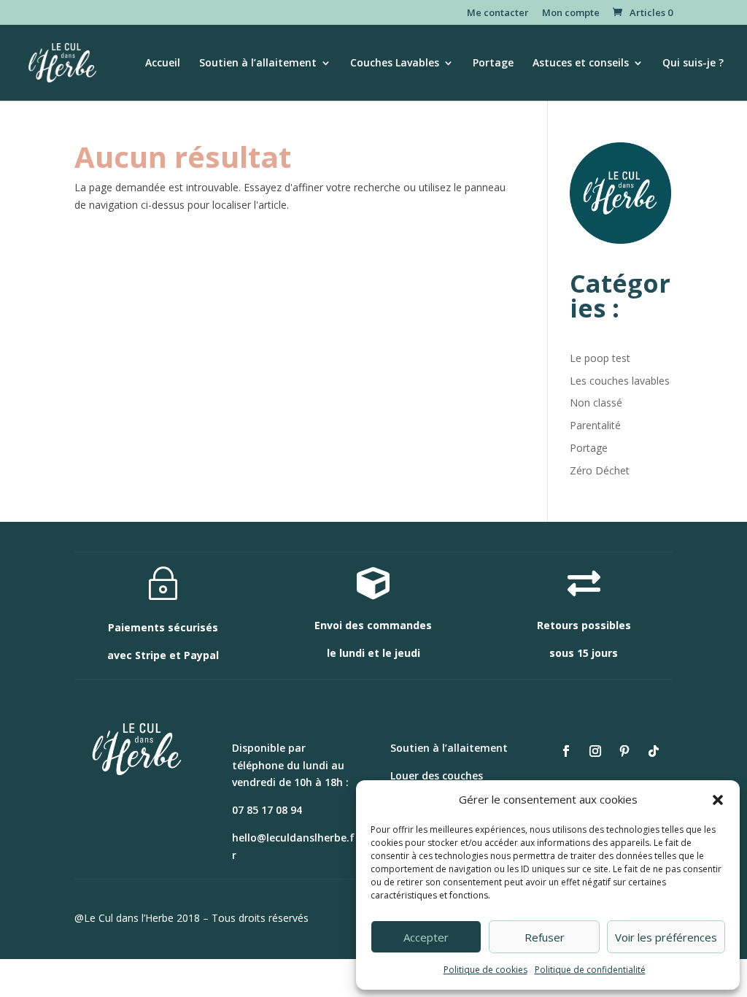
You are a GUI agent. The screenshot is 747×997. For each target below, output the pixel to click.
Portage (493, 63)
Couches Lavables (394, 63)
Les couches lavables (620, 381)
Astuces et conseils (581, 63)
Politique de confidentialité (590, 969)
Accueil (162, 63)
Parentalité (595, 425)
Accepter (426, 937)
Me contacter (498, 13)
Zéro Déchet (600, 470)
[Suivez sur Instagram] (595, 751)
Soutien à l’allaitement (258, 63)
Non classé (596, 402)
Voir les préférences (666, 937)
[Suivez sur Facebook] (566, 751)
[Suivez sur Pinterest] (624, 751)
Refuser (545, 937)
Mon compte (571, 13)
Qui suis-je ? (693, 63)
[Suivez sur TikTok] (653, 751)
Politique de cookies (485, 969)
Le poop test (600, 358)
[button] (718, 800)
